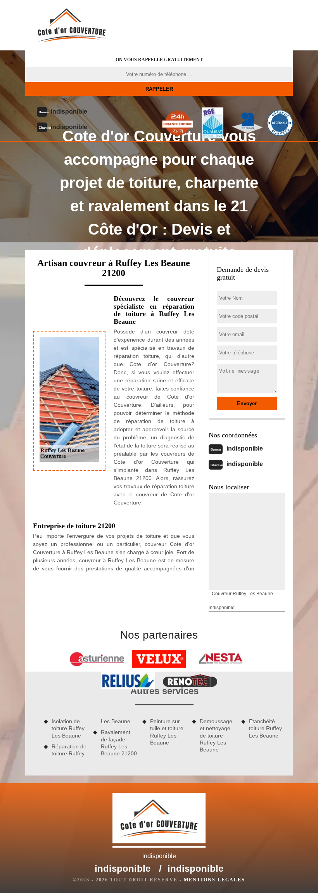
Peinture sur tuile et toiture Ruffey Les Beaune (166, 732)
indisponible (69, 111)
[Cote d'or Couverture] (71, 25)
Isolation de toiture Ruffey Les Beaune (68, 728)
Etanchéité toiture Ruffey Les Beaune (265, 728)
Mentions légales (214, 880)
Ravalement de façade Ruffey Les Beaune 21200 (119, 743)
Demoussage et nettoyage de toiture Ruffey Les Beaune (216, 735)
